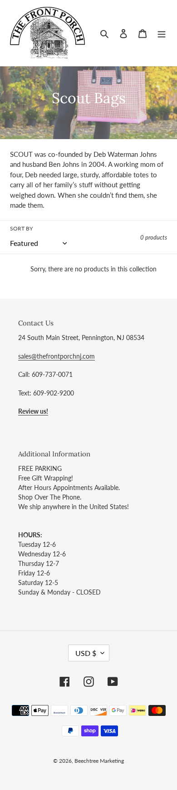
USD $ (85, 653)
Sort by (21, 228)
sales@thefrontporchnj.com (56, 356)
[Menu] (161, 33)
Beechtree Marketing (99, 760)
